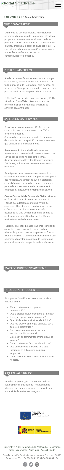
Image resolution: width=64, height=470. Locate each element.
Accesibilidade (48, 450)
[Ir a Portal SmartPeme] (18, 3)
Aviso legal (34, 450)
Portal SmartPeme (12, 16)
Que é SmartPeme (34, 17)
